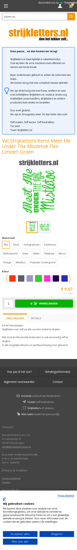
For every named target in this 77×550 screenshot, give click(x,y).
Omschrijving (15, 318)
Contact (58, 382)
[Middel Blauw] (65, 279)
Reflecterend (10, 253)
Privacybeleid (65, 495)
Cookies (6, 482)
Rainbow (49, 253)
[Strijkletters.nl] (38, 32)
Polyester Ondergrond (42, 262)
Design (7, 262)
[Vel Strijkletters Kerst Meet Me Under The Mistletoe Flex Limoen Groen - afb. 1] (38, 187)
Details (36, 318)
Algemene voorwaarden (19, 382)
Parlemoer (50, 244)
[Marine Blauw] (57, 279)
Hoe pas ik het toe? (19, 372)
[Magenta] (48, 279)
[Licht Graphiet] (22, 279)
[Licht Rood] (13, 279)
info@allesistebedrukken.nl (16, 446)
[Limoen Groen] (39, 279)
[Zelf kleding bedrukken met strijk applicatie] (6, 6)
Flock (16, 244)
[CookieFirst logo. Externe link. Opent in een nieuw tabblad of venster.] (4, 499)
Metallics (20, 262)
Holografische (31, 244)
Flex (6, 244)
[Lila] (31, 279)
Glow (25, 253)
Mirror (62, 253)
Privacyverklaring (11, 478)
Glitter (36, 253)
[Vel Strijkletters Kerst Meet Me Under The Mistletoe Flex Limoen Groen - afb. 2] (45, 227)
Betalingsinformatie (57, 372)
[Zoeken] (71, 16)
